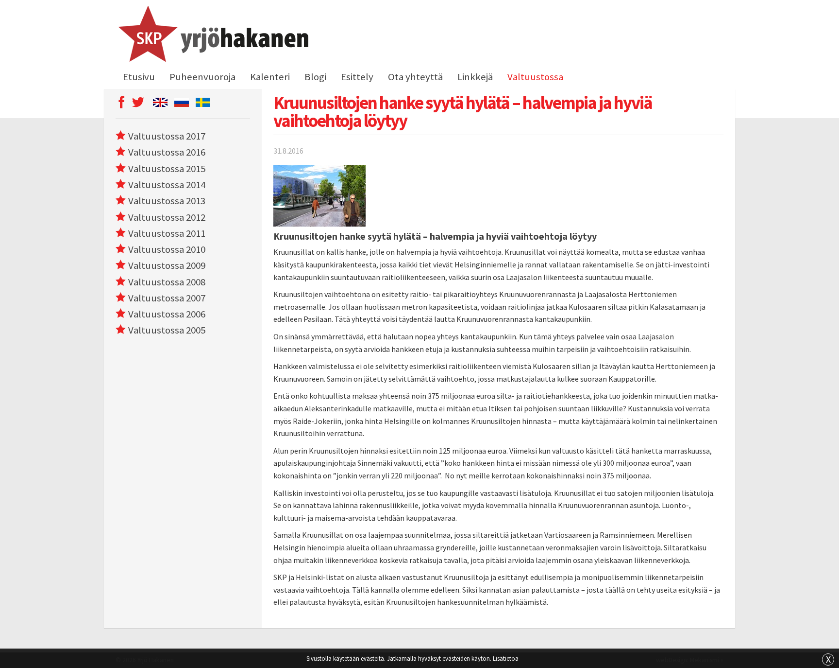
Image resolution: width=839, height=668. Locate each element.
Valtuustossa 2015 (166, 168)
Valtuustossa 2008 (166, 282)
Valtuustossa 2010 (166, 249)
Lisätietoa (506, 658)
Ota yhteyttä (415, 76)
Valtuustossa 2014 (166, 184)
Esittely (357, 76)
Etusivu (139, 76)
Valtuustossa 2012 (166, 217)
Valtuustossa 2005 (166, 330)
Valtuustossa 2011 (166, 233)
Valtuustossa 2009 (166, 265)
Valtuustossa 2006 (166, 314)
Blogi (315, 76)
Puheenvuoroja (202, 76)
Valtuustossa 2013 (166, 200)
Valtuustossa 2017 (166, 136)
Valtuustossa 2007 (166, 298)
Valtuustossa (535, 76)
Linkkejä (475, 76)
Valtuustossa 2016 (166, 152)
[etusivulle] (212, 35)
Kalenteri (270, 76)
